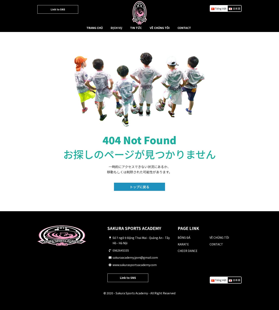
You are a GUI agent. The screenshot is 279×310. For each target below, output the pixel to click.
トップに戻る (139, 186)
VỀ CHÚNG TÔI (160, 28)
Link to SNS (58, 9)
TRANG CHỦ (94, 28)
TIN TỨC (136, 28)
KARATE (183, 244)
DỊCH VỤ (116, 28)
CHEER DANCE (188, 251)
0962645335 (121, 250)
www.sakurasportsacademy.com (135, 265)
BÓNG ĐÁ (184, 237)
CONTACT (184, 28)
